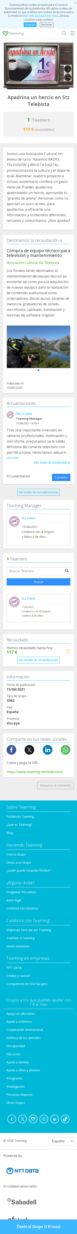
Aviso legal (13, 900)
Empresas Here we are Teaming (28, 930)
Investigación (15, 1086)
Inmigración (14, 1078)
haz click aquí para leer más (40, 16)
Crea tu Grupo (16, 854)
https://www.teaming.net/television (35, 771)
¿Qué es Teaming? (19, 825)
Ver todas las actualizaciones (39, 492)
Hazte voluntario (17, 946)
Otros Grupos (15, 1103)
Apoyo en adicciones (20, 1014)
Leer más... (14, 458)
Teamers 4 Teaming (20, 938)
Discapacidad (15, 1046)
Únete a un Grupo (18, 862)
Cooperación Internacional (24, 1030)
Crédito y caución (18, 976)
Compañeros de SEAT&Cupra (26, 984)
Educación (13, 1054)
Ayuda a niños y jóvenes (23, 1070)
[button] (38, 370)
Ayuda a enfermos (19, 1021)
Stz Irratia (24, 413)
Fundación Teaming (20, 816)
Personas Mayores (19, 1094)
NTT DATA (14, 968)
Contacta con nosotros (22, 908)
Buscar (38, 582)
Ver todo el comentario (52, 462)
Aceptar (30, 24)
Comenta (61, 477)
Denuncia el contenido (55, 785)
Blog (9, 833)
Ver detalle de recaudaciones (38, 660)
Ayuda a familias (17, 1062)
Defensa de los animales (23, 1038)
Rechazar (46, 24)
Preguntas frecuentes (21, 892)
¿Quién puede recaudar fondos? (28, 870)
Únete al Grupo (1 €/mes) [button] (39, 1226)
